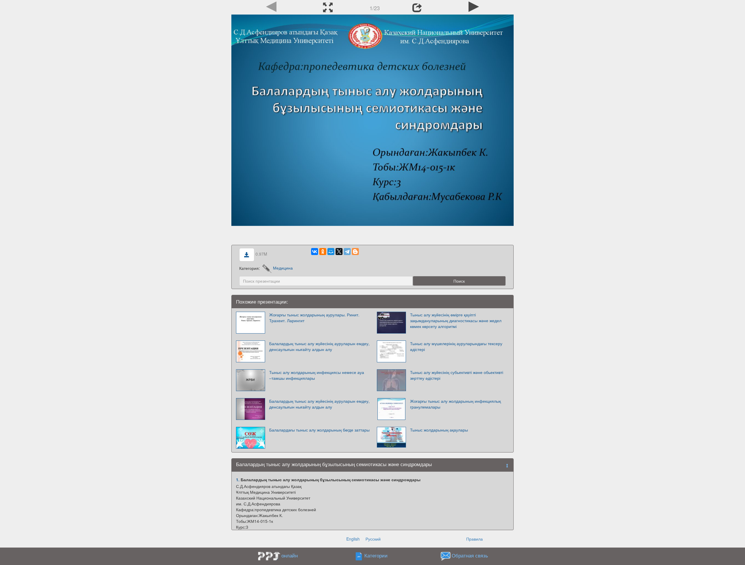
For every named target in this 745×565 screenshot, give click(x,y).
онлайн (289, 555)
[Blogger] (355, 251)
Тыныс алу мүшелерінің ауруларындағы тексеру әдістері (456, 346)
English (353, 539)
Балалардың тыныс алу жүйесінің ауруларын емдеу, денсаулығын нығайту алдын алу (319, 346)
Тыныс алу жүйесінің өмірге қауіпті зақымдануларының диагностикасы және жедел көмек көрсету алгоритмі (455, 320)
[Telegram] (347, 251)
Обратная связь (470, 555)
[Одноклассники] (322, 251)
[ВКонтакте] (314, 251)
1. (238, 479)
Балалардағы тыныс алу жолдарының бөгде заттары (319, 430)
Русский (373, 539)
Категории (376, 555)
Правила (474, 539)
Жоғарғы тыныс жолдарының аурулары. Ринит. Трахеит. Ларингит (314, 317)
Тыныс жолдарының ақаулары (439, 430)
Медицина (283, 268)
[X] (339, 251)
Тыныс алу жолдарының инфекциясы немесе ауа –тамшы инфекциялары (316, 375)
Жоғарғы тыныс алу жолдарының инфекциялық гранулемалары (455, 404)
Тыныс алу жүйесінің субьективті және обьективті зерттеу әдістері (456, 375)
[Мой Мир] (330, 251)
